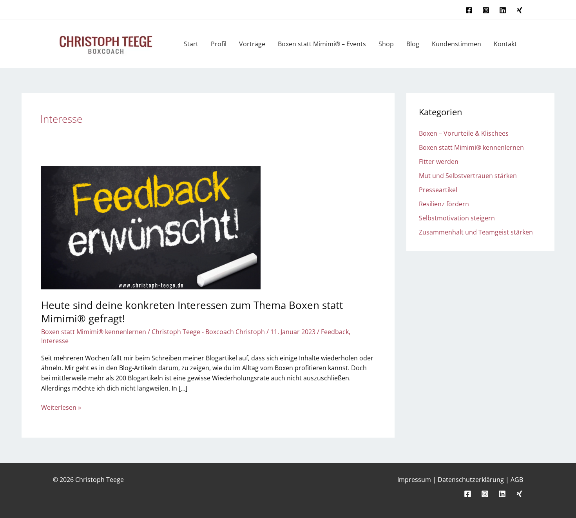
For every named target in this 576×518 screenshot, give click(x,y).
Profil (218, 44)
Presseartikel (438, 189)
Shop (386, 44)
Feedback (335, 331)
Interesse (55, 340)
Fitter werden (438, 161)
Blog (412, 44)
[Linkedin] (502, 10)
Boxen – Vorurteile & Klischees (464, 133)
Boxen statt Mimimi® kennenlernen (93, 331)
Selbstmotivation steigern (457, 218)
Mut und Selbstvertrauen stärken (468, 175)
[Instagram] (485, 10)
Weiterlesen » (61, 407)
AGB (517, 479)
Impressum (414, 479)
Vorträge (252, 44)
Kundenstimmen (456, 44)
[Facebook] (469, 10)
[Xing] (519, 10)
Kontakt (505, 44)
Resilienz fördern (444, 204)
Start (191, 44)
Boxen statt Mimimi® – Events (322, 44)
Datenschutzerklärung (471, 479)
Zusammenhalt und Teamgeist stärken (476, 232)
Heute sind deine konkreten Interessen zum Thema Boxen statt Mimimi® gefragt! (192, 311)
